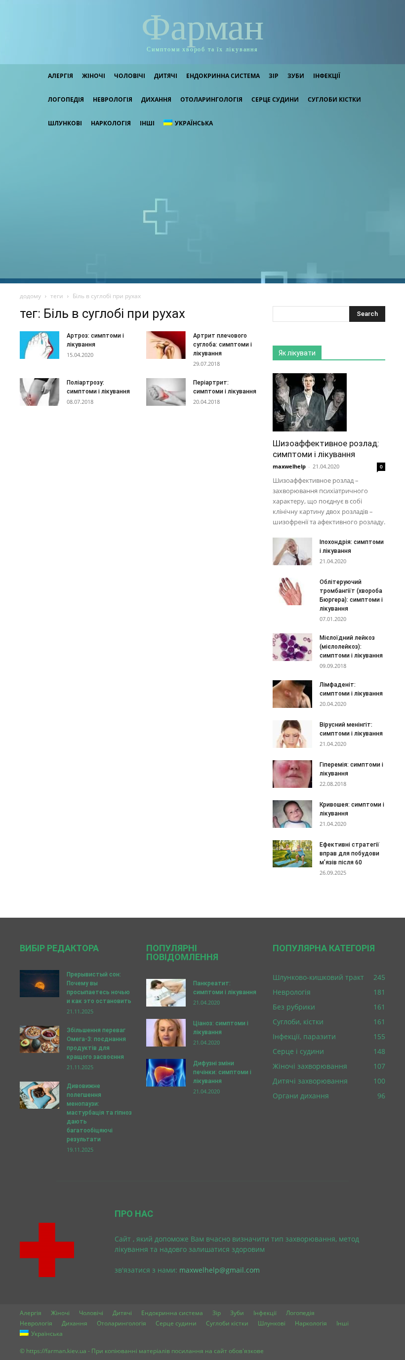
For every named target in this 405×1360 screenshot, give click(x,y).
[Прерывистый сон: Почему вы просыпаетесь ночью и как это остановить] (39, 983)
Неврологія (112, 99)
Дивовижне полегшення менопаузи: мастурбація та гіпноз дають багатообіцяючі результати (99, 1113)
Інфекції (326, 76)
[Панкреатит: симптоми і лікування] (166, 993)
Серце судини (275, 99)
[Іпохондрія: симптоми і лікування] (292, 551)
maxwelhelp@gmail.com (219, 1270)
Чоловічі (129, 76)
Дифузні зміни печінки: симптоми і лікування (222, 1072)
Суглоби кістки (334, 99)
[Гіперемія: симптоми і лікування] (292, 774)
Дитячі (165, 76)
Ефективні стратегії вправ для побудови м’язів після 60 (349, 853)
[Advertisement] (202, 209)
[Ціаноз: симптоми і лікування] (166, 1033)
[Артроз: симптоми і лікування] (39, 345)
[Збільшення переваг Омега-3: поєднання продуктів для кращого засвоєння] (39, 1039)
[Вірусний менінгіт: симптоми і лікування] (292, 734)
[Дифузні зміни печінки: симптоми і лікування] (166, 1073)
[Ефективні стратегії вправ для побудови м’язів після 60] (292, 853)
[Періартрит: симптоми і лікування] (166, 392)
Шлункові (65, 123)
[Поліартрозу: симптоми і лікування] (39, 392)
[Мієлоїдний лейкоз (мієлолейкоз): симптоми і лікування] (292, 647)
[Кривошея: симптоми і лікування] (292, 814)
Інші (147, 123)
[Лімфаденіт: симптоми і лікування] (292, 694)
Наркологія (111, 123)
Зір (274, 76)
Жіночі (93, 76)
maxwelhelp (289, 466)
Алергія (60, 76)
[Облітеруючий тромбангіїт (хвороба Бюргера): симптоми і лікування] (292, 591)
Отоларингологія (211, 99)
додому (30, 296)
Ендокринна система (223, 76)
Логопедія (66, 99)
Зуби (295, 76)
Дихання (156, 99)
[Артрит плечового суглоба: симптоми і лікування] (166, 345)
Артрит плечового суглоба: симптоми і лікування (222, 344)
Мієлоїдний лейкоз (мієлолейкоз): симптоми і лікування (351, 646)
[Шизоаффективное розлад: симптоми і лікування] (329, 402)
